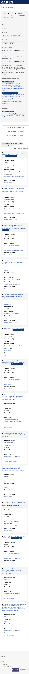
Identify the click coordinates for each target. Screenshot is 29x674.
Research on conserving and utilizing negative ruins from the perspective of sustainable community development (12, 227)
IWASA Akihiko (7, 270)
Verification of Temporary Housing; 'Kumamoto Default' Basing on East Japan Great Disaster (12, 262)
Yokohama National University (10, 461)
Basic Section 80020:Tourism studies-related (13, 250)
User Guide (3, 656)
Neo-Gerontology (15, 88)
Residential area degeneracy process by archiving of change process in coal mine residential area (12, 296)
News (2, 661)
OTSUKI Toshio (7, 616)
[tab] (15, 127)
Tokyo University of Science (9, 562)
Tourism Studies (7, 350)
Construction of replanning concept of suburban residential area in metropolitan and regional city (13, 435)
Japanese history (15, 98)
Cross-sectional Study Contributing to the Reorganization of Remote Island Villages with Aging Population (13, 362)
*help (25, 15)
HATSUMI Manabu (8, 579)
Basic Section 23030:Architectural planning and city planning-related (13, 85)
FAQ (2, 659)
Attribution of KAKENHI (6, 666)
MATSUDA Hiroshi (8, 405)
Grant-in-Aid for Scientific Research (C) (12, 345)
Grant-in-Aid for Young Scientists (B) (11, 521)
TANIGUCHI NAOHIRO (9, 199)
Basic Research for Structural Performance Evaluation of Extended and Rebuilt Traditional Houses (13, 504)
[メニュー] (27, 2)
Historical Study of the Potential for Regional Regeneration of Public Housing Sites (13, 154)
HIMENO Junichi (7, 476)
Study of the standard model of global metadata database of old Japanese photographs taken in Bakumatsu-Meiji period (13, 468)
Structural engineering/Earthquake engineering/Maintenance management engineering (12, 421)
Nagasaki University (8, 182)
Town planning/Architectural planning (11, 83)
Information (3, 653)
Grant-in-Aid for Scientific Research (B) (12, 171)
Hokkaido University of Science (10, 219)
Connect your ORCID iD (18, 15)
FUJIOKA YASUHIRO (8, 442)
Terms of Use (4, 664)
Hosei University (7, 288)
